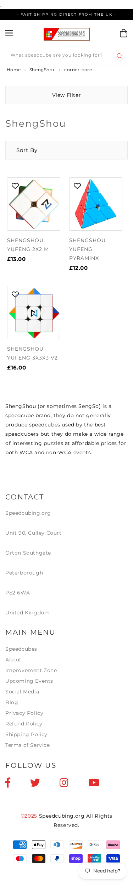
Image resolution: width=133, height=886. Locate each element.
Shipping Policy (26, 734)
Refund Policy (24, 723)
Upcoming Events (29, 681)
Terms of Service (27, 745)
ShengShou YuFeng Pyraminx (87, 249)
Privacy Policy (24, 713)
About (13, 659)
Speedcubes (21, 649)
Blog (11, 702)
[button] (22, 150)
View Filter (66, 95)
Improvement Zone (31, 670)
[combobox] (66, 56)
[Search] (120, 56)
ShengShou (42, 69)
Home (13, 69)
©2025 (30, 816)
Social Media (22, 691)
